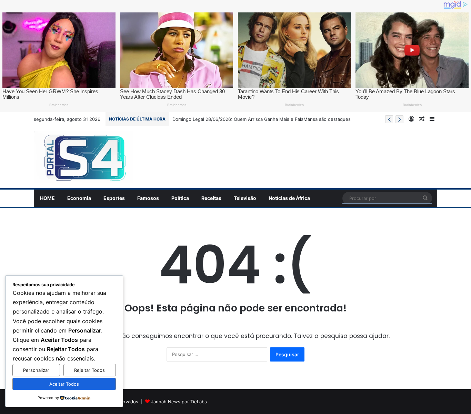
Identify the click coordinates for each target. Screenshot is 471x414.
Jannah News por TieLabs (179, 401)
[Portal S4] (83, 157)
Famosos (148, 198)
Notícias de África (289, 198)
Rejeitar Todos (89, 370)
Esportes (114, 198)
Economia (79, 198)
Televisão (245, 198)
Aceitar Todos (64, 384)
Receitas (211, 198)
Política (180, 198)
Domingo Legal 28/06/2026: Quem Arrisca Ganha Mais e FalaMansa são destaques (261, 119)
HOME (47, 198)
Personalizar (36, 370)
